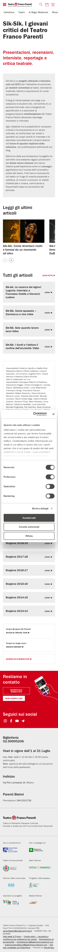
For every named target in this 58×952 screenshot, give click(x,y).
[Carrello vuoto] (52, 4)
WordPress (49, 947)
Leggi (47, 293)
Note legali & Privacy (12, 936)
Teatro (21, 12)
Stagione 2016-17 (17, 570)
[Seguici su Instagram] (5, 721)
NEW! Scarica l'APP (14, 698)
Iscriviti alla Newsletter (18, 659)
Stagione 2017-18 (17, 556)
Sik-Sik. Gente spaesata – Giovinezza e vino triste (21, 312)
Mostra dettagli (40, 508)
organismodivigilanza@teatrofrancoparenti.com (26, 944)
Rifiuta (29, 535)
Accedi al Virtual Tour (16, 633)
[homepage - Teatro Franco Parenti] (22, 4)
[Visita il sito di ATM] (40, 904)
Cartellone (9, 12)
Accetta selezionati (29, 527)
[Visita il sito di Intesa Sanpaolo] (40, 869)
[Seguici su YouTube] (17, 721)
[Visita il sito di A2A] (13, 887)
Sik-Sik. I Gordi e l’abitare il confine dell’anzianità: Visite (22, 346)
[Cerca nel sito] (40, 4)
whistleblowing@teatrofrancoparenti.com (35, 942)
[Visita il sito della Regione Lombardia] (40, 851)
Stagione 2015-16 (17, 584)
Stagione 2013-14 (17, 611)
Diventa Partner (13, 647)
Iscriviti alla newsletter (16, 691)
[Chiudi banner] (53, 414)
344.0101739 (24, 800)
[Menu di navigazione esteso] (4, 4)
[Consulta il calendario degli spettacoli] (46, 4)
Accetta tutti (29, 517)
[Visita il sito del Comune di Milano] (13, 869)
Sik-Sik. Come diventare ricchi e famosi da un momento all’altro (22, 249)
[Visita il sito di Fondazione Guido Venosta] (40, 887)
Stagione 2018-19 (17, 543)
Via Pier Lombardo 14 (14, 782)
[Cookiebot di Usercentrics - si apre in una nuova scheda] (35, 414)
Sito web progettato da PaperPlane (28, 946)
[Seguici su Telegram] (23, 721)
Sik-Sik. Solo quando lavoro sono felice (22, 329)
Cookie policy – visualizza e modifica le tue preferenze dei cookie (25, 938)
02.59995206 (13, 741)
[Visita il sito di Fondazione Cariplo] (13, 904)
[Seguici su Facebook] (11, 721)
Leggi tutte (47, 276)
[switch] (50, 476)
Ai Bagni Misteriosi (38, 12)
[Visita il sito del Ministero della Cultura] (13, 851)
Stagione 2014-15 (17, 597)
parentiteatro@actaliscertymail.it (17, 930)
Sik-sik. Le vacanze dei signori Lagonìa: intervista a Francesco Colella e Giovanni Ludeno (23, 292)
